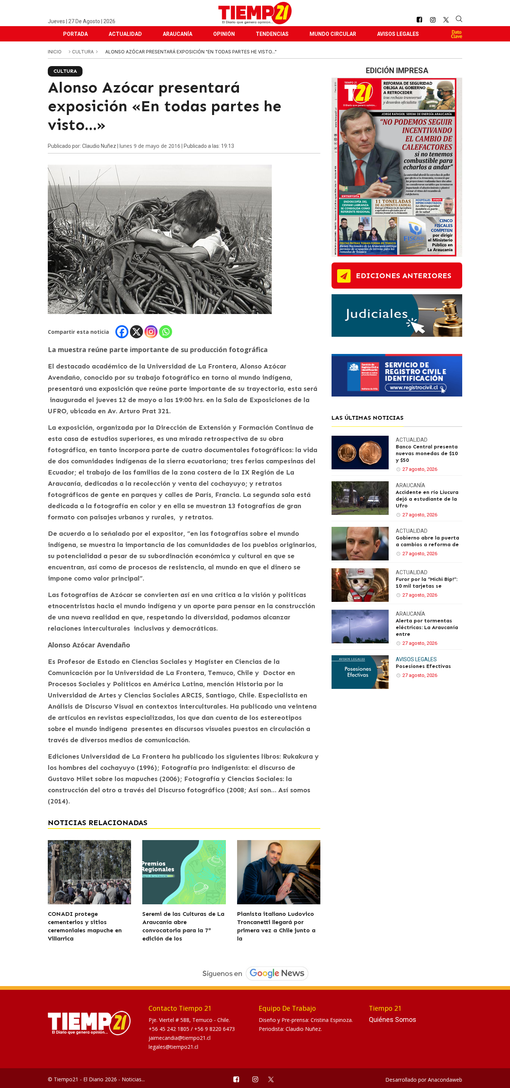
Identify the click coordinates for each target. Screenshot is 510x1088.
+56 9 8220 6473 (214, 1028)
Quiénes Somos (392, 1019)
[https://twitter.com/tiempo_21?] (446, 20)
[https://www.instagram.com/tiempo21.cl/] (432, 20)
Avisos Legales (398, 34)
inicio (55, 52)
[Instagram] (151, 331)
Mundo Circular (333, 34)
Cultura (83, 52)
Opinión (224, 34)
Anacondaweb (445, 1079)
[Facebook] (121, 331)
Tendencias (272, 34)
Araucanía (177, 34)
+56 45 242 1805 (170, 1028)
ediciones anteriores (403, 275)
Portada (75, 34)
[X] (136, 331)
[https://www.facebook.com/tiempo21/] (419, 20)
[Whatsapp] (165, 331)
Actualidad (125, 34)
